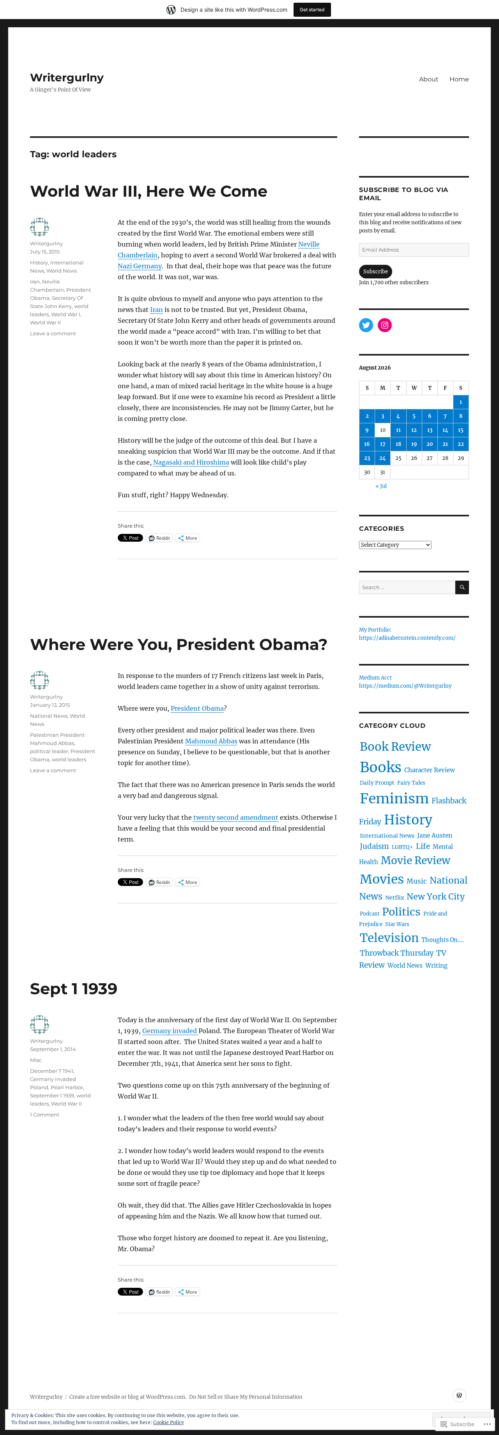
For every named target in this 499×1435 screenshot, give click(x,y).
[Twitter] (366, 325)
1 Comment (44, 1114)
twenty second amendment (235, 817)
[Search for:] (407, 587)
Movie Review (415, 860)
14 (445, 430)
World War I (65, 314)
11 (398, 430)
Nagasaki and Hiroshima (191, 462)
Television (389, 938)
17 (383, 444)
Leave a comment (53, 333)
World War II (45, 322)
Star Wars (397, 924)
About (429, 79)
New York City (436, 896)
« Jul (381, 486)
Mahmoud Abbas (211, 741)
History (39, 262)
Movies (382, 879)
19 (414, 444)
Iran (156, 309)
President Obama (197, 708)
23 (367, 458)
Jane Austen (434, 835)
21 (445, 444)
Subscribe (375, 271)
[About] (459, 1395)
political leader (49, 751)
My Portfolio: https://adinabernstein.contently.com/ (407, 634)
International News (387, 835)
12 (414, 430)
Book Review (395, 747)
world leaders (69, 759)
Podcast (369, 913)
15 (461, 430)
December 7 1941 (51, 1071)
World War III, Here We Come (148, 191)
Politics (401, 911)
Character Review (429, 770)
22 (461, 444)
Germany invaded (170, 1031)
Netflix (394, 897)
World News (61, 271)
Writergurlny (67, 77)
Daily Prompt (377, 783)
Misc (35, 1060)
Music (417, 881)
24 (382, 458)
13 (429, 430)
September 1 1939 (52, 1095)
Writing (436, 965)
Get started (312, 9)
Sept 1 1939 (73, 988)
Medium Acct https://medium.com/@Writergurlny (405, 682)
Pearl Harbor (67, 1087)
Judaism (374, 846)
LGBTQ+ (402, 847)
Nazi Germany (140, 266)
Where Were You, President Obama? (179, 644)
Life (423, 846)
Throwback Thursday (397, 953)
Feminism (394, 798)
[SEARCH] (462, 587)
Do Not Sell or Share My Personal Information (246, 1397)
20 (429, 444)
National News (48, 716)
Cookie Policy (168, 1422)
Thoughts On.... (442, 940)
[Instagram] (385, 325)
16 (367, 444)
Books (381, 767)
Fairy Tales (411, 783)
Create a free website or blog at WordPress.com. (127, 1397)
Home (459, 79)
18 (398, 444)
